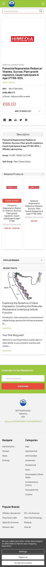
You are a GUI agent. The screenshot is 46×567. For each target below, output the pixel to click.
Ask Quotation (8, 446)
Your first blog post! (13, 335)
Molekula (27, 522)
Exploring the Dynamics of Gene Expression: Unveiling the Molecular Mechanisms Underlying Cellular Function (22, 307)
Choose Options (12, 201)
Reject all (23, 557)
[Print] (15, 120)
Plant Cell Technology (33, 517)
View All (27, 527)
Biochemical (30, 465)
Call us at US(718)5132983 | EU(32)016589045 (23, 421)
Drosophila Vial (31, 489)
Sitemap (6, 460)
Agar (27, 446)
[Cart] (43, 3)
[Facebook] (4, 120)
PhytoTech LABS (9, 517)
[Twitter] (21, 120)
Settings (23, 551)
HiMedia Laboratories (11, 513)
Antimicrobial (31, 455)
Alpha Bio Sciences (10, 522)
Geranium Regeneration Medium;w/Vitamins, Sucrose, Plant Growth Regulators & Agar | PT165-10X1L (34, 207)
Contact (5, 451)
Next (42, 174)
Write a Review (8, 82)
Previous (39, 174)
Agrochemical (31, 451)
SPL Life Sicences (31, 513)
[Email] (10, 120)
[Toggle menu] (3, 3)
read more (6, 328)
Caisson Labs (8, 527)
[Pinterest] (26, 120)
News (4, 455)
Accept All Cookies (23, 562)
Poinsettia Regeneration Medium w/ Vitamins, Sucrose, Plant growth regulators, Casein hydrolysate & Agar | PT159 (12, 213)
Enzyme (28, 494)
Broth (27, 469)
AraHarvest (30, 460)
